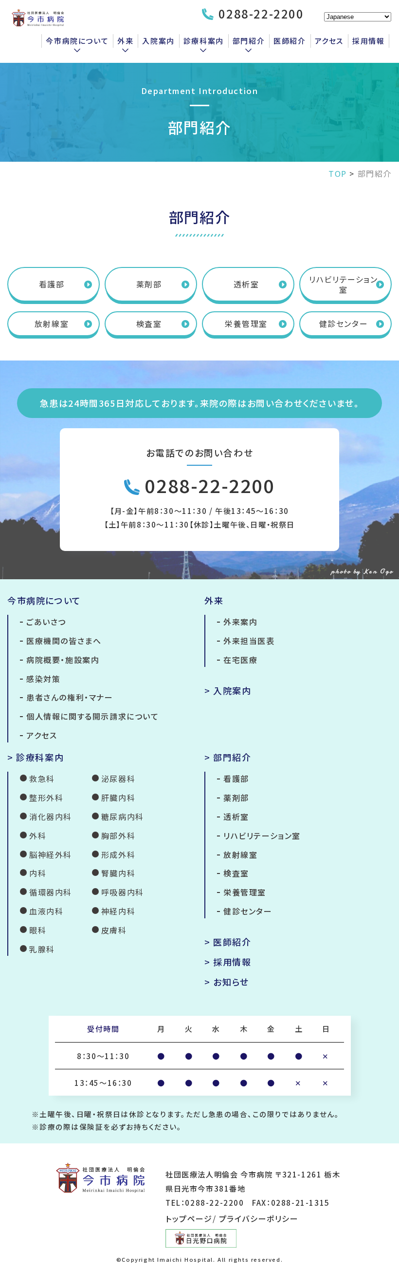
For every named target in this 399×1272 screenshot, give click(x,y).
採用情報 (368, 41)
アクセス (329, 41)
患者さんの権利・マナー (69, 697)
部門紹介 (249, 41)
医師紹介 (289, 41)
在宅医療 (240, 659)
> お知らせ (226, 981)
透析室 (246, 284)
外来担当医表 (249, 640)
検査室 (149, 323)
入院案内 (158, 41)
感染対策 (43, 678)
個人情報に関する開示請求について (92, 716)
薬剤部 (149, 284)
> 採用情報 (228, 961)
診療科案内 (203, 41)
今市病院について (77, 41)
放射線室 (52, 323)
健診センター (343, 323)
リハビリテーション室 (343, 284)
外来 (125, 41)
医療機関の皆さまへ (63, 640)
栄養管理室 (246, 323)
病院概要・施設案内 (62, 659)
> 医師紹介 (228, 941)
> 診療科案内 (35, 757)
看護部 (52, 284)
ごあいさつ (46, 621)
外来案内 (240, 621)
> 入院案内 (228, 690)
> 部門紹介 (228, 757)
